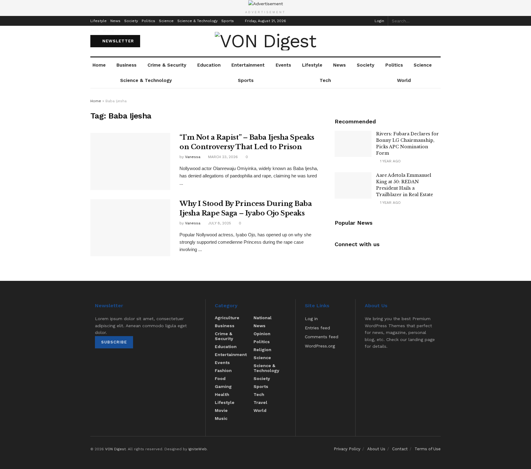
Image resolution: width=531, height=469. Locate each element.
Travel (260, 402)
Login (378, 21)
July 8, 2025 (219, 223)
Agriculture (227, 317)
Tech (94, 31)
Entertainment (248, 65)
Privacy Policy (347, 449)
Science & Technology (197, 21)
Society (131, 21)
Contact (400, 449)
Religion (262, 349)
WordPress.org (320, 345)
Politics (148, 21)
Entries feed (317, 327)
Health (222, 394)
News (115, 21)
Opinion (262, 333)
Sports (227, 21)
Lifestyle (98, 21)
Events (283, 65)
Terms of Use (428, 449)
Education (209, 65)
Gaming (223, 386)
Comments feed (321, 336)
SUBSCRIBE (114, 342)
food (220, 378)
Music (221, 418)
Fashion (223, 370)
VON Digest (115, 449)
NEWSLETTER (117, 41)
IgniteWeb (197, 449)
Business (126, 65)
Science (166, 21)
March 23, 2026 (222, 157)
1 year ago (390, 161)
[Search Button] (437, 21)
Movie (221, 410)
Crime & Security (167, 65)
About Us (376, 449)
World (108, 31)
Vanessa (192, 157)
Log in (311, 318)
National (263, 317)
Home (99, 65)
